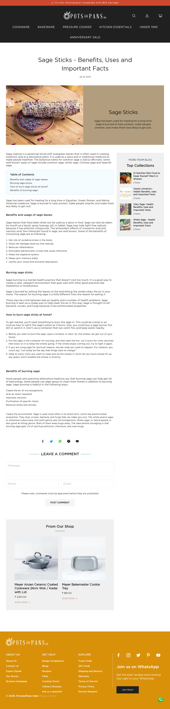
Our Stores (12, 676)
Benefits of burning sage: (24, 190)
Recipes (46, 671)
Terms (53, 696)
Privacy (43, 696)
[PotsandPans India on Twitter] (138, 655)
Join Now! (127, 690)
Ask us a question (52, 691)
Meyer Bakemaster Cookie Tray (81, 586)
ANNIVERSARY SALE (85, 37)
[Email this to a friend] (77, 441)
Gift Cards (84, 666)
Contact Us (12, 666)
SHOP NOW (21, 602)
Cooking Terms (50, 681)
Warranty (83, 676)
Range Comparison (53, 661)
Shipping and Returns (90, 671)
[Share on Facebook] (42, 441)
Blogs (45, 666)
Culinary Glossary (51, 686)
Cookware (21, 27)
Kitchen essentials (115, 27)
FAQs (45, 676)
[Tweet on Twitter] (51, 441)
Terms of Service (88, 681)
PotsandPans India (27, 696)
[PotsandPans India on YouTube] (158, 655)
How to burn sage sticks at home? (29, 187)
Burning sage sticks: (21, 183)
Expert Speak (14, 671)
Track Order (85, 661)
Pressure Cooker (77, 27)
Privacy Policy (86, 686)
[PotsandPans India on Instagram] (128, 655)
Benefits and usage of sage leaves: (29, 179)
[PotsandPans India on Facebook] (118, 655)
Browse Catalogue (16, 681)
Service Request (87, 691)
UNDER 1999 (149, 27)
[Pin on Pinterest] (68, 441)
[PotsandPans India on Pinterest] (148, 655)
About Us (11, 661)
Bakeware (46, 27)
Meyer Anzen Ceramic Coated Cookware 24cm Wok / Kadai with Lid (36, 588)
